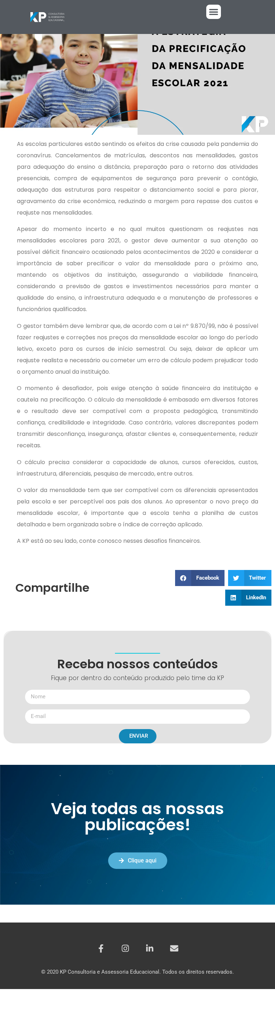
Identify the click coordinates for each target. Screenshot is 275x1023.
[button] (213, 12)
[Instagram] (125, 948)
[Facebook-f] (101, 948)
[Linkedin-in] (149, 948)
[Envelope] (174, 948)
